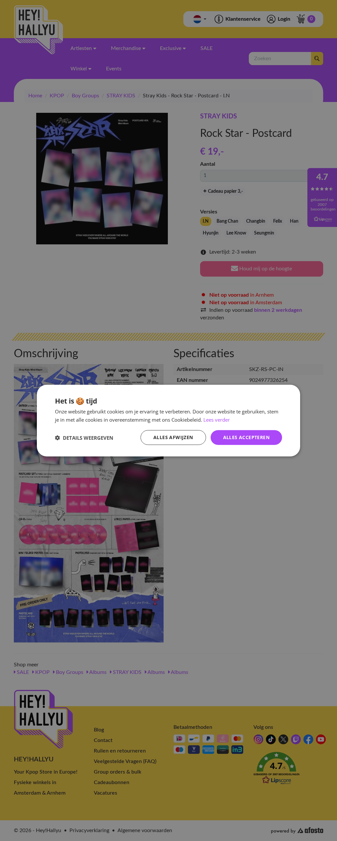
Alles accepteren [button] (246, 437)
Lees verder (216, 419)
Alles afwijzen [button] (173, 437)
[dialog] (168, 420)
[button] (84, 437)
